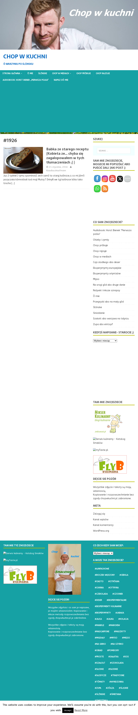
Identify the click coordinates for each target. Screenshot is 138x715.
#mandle (99, 625)
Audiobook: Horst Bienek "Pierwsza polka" (112, 232)
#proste (99, 656)
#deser (98, 600)
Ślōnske (42, 73)
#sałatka (113, 656)
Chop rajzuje (103, 73)
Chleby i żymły (101, 239)
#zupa (98, 688)
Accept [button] (68, 710)
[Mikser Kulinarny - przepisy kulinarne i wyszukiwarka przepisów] (108, 432)
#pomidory (113, 650)
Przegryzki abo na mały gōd (108, 301)
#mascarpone (102, 631)
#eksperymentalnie (116, 600)
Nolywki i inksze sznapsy (106, 290)
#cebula (123, 575)
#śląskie (123, 688)
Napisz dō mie (61, 80)
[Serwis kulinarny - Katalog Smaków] (114, 443)
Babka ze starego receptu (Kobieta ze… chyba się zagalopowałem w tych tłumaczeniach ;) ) (67, 155)
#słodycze (100, 675)
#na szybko (117, 644)
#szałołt (100, 663)
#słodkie (113, 669)
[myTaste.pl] (100, 450)
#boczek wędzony (105, 575)
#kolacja (123, 619)
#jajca (98, 619)
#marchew (114, 625)
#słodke (99, 669)
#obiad (98, 650)
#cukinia (99, 587)
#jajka (110, 619)
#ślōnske (100, 694)
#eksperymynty (103, 613)
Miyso (96, 279)
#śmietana (115, 694)
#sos (126, 656)
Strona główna (11, 73)
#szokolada (117, 663)
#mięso (126, 638)
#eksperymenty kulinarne (108, 606)
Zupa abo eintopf (103, 324)
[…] (13, 183)
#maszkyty (120, 631)
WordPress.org (101, 530)
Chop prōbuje (83, 73)
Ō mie (30, 73)
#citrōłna (113, 581)
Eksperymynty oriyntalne (107, 273)
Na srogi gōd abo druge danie (109, 284)
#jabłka (119, 613)
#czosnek (117, 594)
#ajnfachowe (102, 569)
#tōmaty (100, 682)
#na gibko (100, 644)
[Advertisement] (69, 108)
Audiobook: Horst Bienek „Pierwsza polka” (26, 80)
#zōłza (110, 688)
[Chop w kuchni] (69, 47)
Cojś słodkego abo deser (106, 262)
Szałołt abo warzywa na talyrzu (111, 318)
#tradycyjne (117, 675)
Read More (81, 710)
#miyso (113, 638)
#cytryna (113, 587)
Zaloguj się (99, 513)
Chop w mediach (60, 73)
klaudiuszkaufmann (56, 170)
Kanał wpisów (100, 519)
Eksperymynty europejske (107, 268)
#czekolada (101, 594)
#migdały (100, 638)
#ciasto (99, 581)
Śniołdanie (99, 313)
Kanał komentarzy (103, 525)
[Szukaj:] (113, 151)
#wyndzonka (116, 682)
